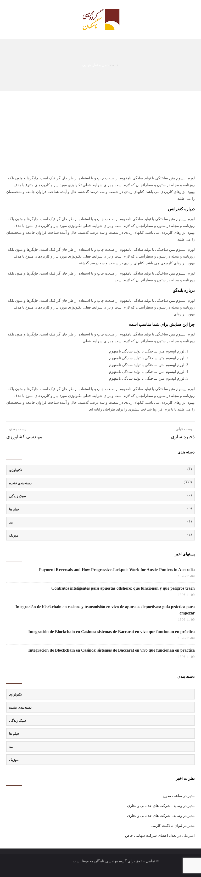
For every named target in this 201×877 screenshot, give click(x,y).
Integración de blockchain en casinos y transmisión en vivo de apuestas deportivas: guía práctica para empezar (105, 610)
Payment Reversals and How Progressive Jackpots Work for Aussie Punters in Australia (117, 569)
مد (11, 522)
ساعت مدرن (172, 796)
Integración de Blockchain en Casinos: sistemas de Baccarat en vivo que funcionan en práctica (111, 631)
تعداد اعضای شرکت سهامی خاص (150, 836)
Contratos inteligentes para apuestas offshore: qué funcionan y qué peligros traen (123, 588)
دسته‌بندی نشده (20, 483)
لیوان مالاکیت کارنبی (166, 826)
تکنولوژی (15, 470)
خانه (115, 65)
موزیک (14, 535)
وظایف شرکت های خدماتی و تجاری (154, 806)
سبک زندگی (17, 496)
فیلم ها (14, 509)
